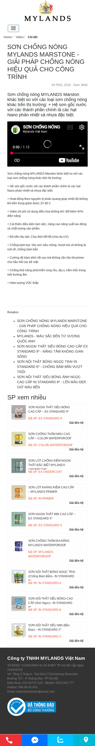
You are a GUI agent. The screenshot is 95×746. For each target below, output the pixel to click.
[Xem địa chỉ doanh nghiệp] (86, 739)
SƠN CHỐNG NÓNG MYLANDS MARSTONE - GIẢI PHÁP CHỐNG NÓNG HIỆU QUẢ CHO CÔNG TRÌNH (52, 326)
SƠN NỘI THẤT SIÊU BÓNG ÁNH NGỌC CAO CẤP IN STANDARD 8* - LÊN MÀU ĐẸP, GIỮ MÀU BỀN (51, 382)
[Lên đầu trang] (89, 719)
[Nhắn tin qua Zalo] (60, 739)
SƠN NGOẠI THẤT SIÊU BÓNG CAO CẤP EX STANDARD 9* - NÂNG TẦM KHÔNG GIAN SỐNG (52, 351)
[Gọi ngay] (9, 740)
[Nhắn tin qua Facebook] (35, 740)
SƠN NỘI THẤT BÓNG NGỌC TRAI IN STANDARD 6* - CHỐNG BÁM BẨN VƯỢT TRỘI (50, 367)
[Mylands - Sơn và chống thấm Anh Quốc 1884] (47, 10)
